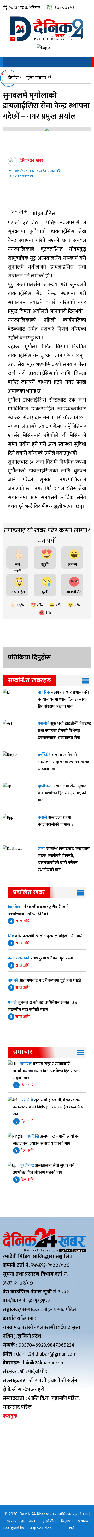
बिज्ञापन (67, 1521)
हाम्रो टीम (49, 1521)
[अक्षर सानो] (14, 211)
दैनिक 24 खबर (31, 160)
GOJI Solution (40, 1528)
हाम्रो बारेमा (29, 1521)
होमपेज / (14, 77)
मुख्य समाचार (36, 77)
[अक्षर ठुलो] (22, 211)
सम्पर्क (11, 1521)
